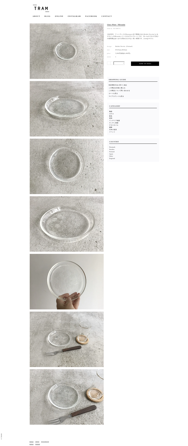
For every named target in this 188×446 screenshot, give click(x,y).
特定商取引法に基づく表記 (118, 85)
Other (111, 156)
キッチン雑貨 (113, 123)
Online (59, 16)
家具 (110, 116)
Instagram (74, 16)
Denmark (112, 147)
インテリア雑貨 (114, 120)
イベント (112, 132)
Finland (112, 151)
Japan (111, 154)
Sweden (111, 149)
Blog (47, 16)
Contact (107, 16)
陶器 (110, 111)
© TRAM (1, 436)
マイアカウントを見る (116, 96)
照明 (110, 118)
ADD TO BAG (145, 63)
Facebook (91, 16)
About (36, 16)
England (112, 158)
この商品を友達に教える (117, 88)
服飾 (110, 127)
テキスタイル (113, 125)
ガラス (111, 114)
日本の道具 (113, 129)
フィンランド (45, 442)
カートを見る (113, 93)
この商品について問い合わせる (119, 90)
